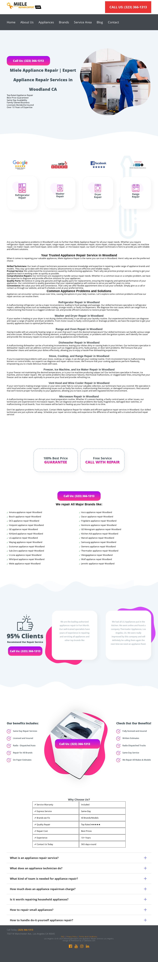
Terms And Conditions (88, 936)
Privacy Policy (71, 936)
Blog (100, 22)
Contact (113, 22)
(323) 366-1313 (135, 7)
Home (11, 22)
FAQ (62, 936)
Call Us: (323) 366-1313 (28, 61)
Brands (64, 22)
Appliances (46, 22)
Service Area (83, 22)
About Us (27, 22)
